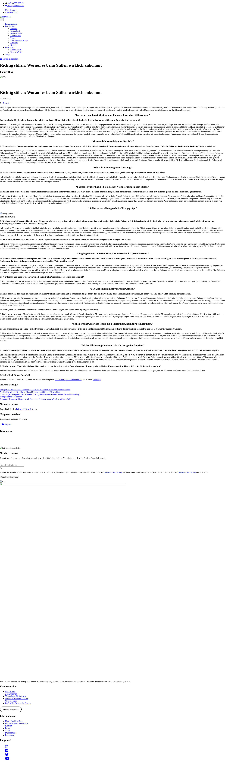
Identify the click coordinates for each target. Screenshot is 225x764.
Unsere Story (15, 50)
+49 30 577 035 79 (16, 3)
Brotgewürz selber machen (11, 397)
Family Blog (10, 26)
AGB (7, 730)
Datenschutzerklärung (113, 472)
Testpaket (7, 424)
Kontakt (8, 726)
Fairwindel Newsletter (25, 409)
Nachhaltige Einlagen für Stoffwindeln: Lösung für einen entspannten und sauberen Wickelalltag (39, 394)
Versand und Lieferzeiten (15, 696)
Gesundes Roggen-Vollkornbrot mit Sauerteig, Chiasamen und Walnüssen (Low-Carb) (35, 399)
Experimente (15, 36)
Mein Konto (10, 10)
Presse (7, 728)
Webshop (97, 379)
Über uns (9, 47)
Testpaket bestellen (10, 59)
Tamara (6, 103)
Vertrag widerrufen (10, 709)
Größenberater (11, 701)
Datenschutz (10, 733)
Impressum (9, 735)
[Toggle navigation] (2, 19)
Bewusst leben (16, 33)
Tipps (12, 38)
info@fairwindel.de (15, 5)
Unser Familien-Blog (14, 721)
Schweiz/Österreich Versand (16, 698)
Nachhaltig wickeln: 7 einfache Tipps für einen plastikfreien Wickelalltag (30, 392)
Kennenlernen (11, 24)
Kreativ (13, 45)
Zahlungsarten (11, 694)
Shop (7, 54)
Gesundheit (15, 31)
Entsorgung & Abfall (19, 40)
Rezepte (13, 28)
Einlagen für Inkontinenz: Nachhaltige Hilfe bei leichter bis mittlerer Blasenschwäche (35, 390)
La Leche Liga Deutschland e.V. (68, 379)
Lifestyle (14, 43)
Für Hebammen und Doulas (16, 723)
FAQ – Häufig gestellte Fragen (18, 703)
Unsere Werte (16, 52)
